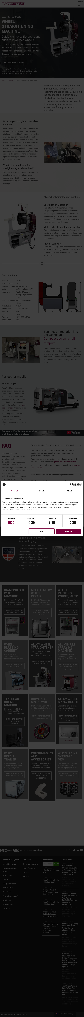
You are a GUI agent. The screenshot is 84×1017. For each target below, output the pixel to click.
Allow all (68, 531)
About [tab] (69, 491)
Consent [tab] (14, 491)
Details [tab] (42, 491)
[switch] (32, 522)
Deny (42, 531)
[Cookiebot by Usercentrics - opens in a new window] (71, 484)
